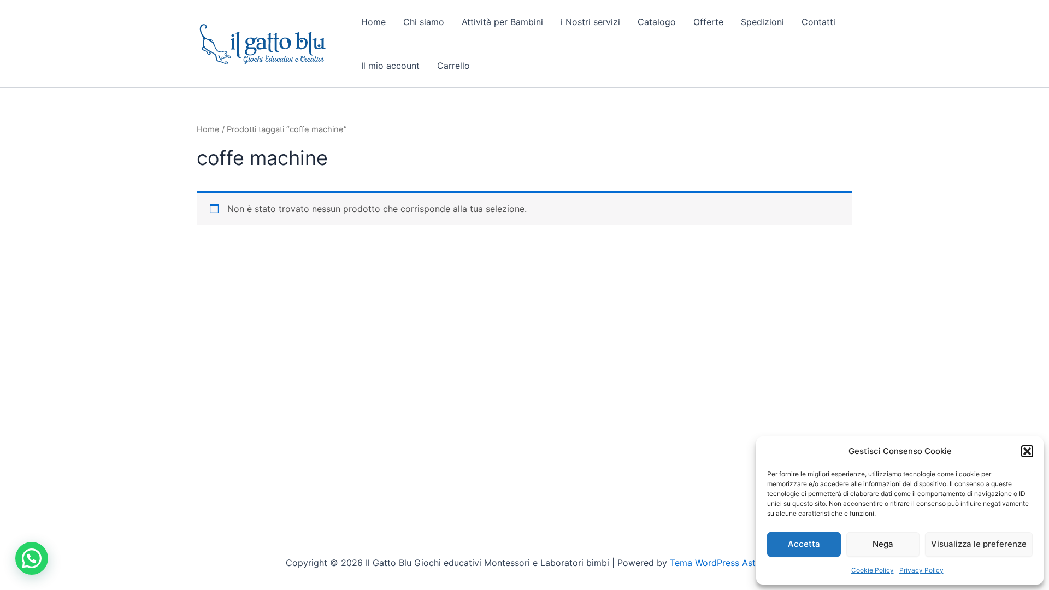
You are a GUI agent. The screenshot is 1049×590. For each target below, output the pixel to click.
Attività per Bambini (502, 21)
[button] (1027, 451)
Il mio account (390, 65)
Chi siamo (423, 21)
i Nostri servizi (590, 21)
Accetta (804, 544)
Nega (883, 544)
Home (373, 21)
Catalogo (657, 21)
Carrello (453, 65)
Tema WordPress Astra (717, 562)
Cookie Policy (872, 570)
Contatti (818, 21)
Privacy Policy (921, 570)
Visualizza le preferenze (979, 544)
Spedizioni (762, 21)
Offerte (708, 21)
